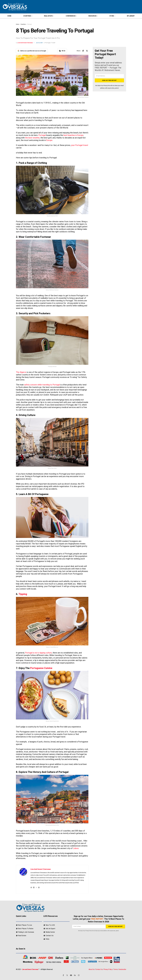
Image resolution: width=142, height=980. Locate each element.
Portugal (29, 24)
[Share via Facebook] (83, 50)
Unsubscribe (122, 969)
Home (17, 24)
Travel (53, 42)
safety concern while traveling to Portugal (42, 385)
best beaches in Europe (73, 135)
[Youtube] (71, 975)
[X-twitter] (67, 975)
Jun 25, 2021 (39, 42)
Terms (115, 969)
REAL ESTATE (48, 16)
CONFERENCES (70, 16)
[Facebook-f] (63, 975)
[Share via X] (86, 50)
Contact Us (98, 969)
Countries (23, 24)
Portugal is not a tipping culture (38, 653)
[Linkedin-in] (75, 975)
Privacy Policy (108, 969)
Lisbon (76, 848)
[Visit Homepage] (14, 7)
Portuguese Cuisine (41, 668)
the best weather (32, 138)
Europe (49, 140)
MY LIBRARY (131, 16)
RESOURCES (92, 16)
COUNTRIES (27, 16)
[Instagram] (79, 975)
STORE (111, 16)
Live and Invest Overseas (30, 969)
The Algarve (21, 372)
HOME (9, 16)
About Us (91, 969)
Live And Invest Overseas (25, 42)
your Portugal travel (79, 145)
